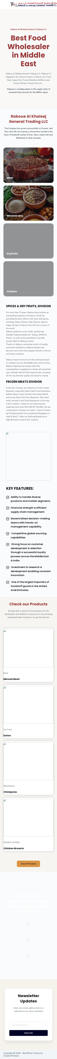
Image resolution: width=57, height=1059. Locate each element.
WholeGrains (15, 215)
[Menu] (52, 4)
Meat (10, 177)
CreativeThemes (11, 1055)
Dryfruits (12, 253)
